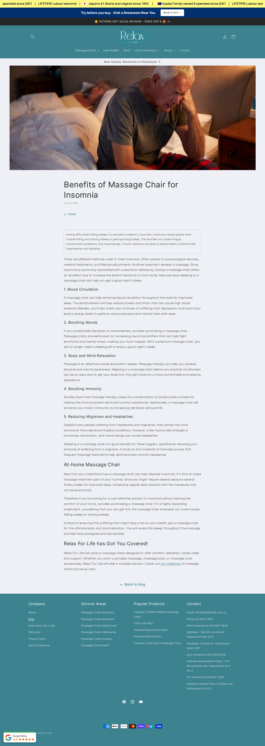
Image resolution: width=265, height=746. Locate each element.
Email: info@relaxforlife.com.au (207, 612)
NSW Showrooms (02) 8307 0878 (207, 625)
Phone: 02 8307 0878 (200, 619)
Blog (31, 619)
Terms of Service (39, 645)
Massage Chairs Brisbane (97, 619)
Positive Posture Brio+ (148, 636)
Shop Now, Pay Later (41, 625)
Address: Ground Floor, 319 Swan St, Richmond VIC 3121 (210, 686)
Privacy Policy (37, 639)
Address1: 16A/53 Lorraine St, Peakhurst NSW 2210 (206, 634)
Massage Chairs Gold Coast (99, 625)
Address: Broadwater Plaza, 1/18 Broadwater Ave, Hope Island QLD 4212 (209, 666)
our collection (171, 563)
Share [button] (72, 214)
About (32, 612)
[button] (32, 37)
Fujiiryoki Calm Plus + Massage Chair (157, 643)
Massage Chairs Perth (95, 645)
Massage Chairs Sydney (96, 639)
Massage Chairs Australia (97, 612)
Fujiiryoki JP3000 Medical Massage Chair (156, 614)
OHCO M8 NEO (143, 623)
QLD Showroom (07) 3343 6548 (206, 654)
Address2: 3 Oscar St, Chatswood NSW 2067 (208, 646)
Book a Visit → (172, 12)
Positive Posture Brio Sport (151, 630)
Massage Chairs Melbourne (98, 632)
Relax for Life (45, 733)
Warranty (34, 632)
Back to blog (135, 584)
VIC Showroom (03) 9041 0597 (206, 677)
